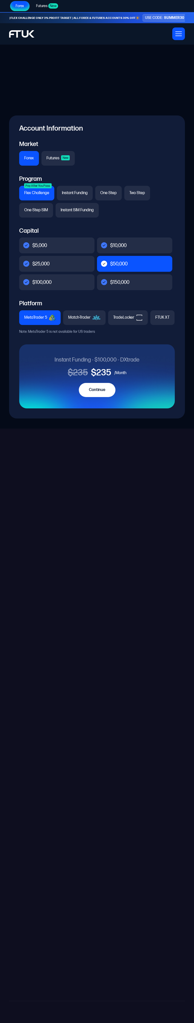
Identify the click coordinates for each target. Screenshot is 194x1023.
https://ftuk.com (102, 808)
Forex (20, 6)
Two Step (137, 193)
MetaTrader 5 (36, 317)
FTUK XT (162, 317)
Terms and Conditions (27, 621)
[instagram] (116, 581)
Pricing (15, 582)
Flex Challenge (37, 190)
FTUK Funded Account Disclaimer (34, 463)
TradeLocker (124, 317)
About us (16, 592)
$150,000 (119, 282)
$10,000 (118, 246)
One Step (108, 193)
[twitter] (105, 581)
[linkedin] (128, 581)
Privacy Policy (173, 1012)
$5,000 (39, 246)
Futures (46, 6)
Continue (97, 389)
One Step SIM (36, 210)
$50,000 (119, 264)
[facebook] (151, 581)
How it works (20, 572)
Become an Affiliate (26, 611)
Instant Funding (75, 193)
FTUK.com (139, 983)
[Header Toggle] (178, 33)
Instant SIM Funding (77, 210)
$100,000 (42, 282)
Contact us (18, 601)
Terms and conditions (137, 1012)
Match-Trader (79, 317)
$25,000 (41, 264)
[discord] (139, 581)
